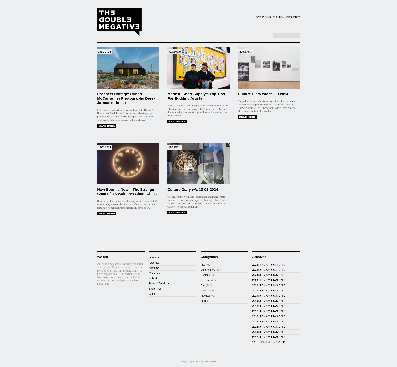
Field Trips (175, 30)
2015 (255, 321)
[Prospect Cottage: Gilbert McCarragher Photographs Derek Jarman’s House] (106, 126)
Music (288, 23)
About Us (154, 268)
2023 (255, 280)
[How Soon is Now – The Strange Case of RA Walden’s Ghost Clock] (106, 213)
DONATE (154, 257)
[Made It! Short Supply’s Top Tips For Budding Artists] (177, 121)
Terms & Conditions (160, 283)
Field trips (206, 280)
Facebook (258, 35)
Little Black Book (279, 30)
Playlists (199, 30)
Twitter (262, 35)
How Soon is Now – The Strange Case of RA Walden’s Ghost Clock (127, 191)
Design (243, 23)
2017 (255, 311)
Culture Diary (227, 30)
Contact (153, 293)
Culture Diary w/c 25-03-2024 (263, 94)
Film (267, 23)
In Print (153, 278)
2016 (255, 316)
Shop (251, 30)
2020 (255, 295)
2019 (255, 300)
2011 (255, 342)
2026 (255, 264)
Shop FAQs (155, 288)
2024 (255, 275)
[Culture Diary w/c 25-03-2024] (247, 117)
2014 (255, 326)
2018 (255, 306)
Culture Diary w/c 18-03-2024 (192, 189)
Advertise (154, 262)
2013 (255, 332)
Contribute (155, 273)
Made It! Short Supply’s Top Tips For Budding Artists (196, 96)
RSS (267, 35)
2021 (255, 290)
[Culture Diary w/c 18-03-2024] (177, 212)
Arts (219, 23)
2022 (255, 285)
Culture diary (208, 269)
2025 (255, 269)
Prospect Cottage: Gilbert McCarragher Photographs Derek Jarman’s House (126, 98)
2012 (255, 337)
